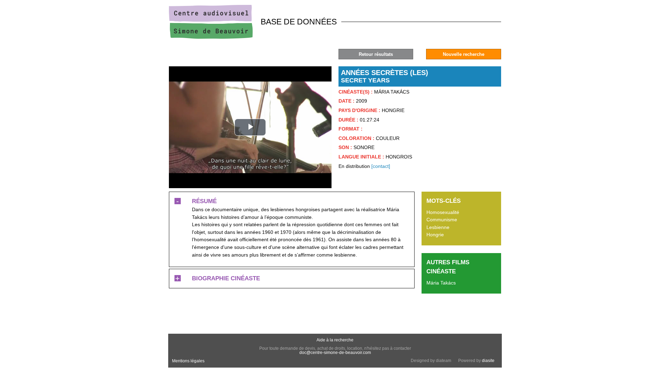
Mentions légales (188, 361)
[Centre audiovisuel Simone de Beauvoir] (211, 37)
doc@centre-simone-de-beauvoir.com (335, 352)
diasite (488, 360)
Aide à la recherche (335, 340)
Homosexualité (442, 212)
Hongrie (435, 234)
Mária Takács (441, 283)
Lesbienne (437, 227)
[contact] (380, 166)
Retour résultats (376, 54)
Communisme (441, 219)
